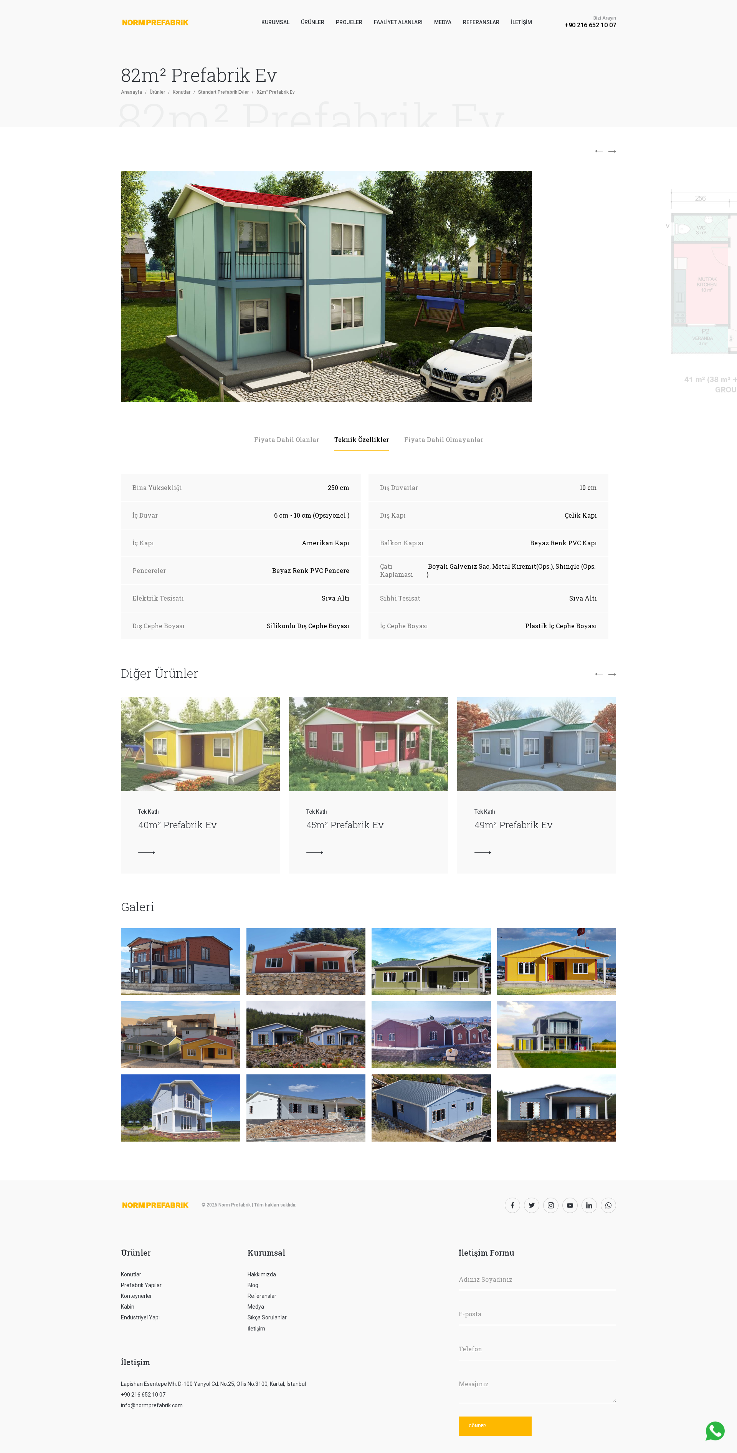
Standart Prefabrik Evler (223, 92)
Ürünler (157, 92)
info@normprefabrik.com (152, 1405)
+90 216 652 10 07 (590, 25)
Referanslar (481, 22)
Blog (253, 1285)
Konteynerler (136, 1296)
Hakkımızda (262, 1274)
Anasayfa (131, 92)
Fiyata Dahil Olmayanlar (443, 439)
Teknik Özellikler (361, 439)
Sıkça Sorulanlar (267, 1317)
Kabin (127, 1307)
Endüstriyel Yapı (140, 1317)
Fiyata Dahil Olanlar (286, 439)
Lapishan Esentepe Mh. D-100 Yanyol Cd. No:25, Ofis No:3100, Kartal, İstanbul (213, 1384)
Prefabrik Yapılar (141, 1285)
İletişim (521, 22)
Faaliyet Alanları (398, 22)
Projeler (349, 22)
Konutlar (181, 92)
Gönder (477, 1425)
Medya (442, 22)
